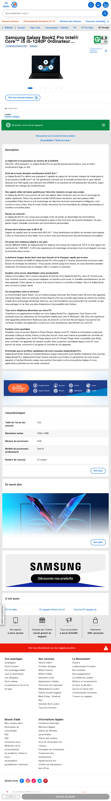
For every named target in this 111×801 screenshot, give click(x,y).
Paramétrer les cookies (2, 615)
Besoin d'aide (12, 719)
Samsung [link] (33, 46)
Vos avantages (14, 658)
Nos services (46, 658)
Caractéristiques (15, 413)
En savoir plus (13, 484)
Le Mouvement (81, 658)
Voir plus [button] (98, 471)
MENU (6, 6)
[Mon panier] (106, 5)
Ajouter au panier (65, 796)
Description (12, 149)
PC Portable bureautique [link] (16, 46)
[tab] (30, 88)
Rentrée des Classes (70, 21)
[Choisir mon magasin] (91, 5)
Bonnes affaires (10, 21)
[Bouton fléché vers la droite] (108, 21)
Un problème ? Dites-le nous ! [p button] (55, 140)
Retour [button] (9, 27)
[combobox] (55, 13)
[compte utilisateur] (98, 5)
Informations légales (51, 719)
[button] (22, 98)
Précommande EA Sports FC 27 (39, 21)
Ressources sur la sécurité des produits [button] (55, 136)
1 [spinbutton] (10, 796)
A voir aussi (12, 598)
